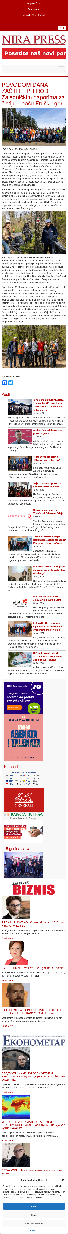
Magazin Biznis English (33, 15)
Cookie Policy (32, 1230)
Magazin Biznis (33, 3)
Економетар (34, 9)
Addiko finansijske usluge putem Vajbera (47, 431)
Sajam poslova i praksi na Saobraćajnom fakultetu (47, 485)
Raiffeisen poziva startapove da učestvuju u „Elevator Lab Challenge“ (49, 570)
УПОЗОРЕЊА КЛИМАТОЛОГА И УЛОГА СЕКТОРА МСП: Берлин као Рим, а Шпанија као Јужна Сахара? (33, 1125)
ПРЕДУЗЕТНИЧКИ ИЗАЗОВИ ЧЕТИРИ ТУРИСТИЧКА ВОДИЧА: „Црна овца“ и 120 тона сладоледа (33, 1076)
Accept (34, 1206)
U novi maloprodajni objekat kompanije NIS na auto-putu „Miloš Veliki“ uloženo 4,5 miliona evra (48, 405)
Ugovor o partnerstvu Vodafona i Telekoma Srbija (48, 511)
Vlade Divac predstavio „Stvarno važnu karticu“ (46, 458)
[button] (63, 1179)
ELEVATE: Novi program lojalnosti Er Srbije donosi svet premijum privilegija (47, 626)
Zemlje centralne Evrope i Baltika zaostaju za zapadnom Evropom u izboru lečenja (49, 540)
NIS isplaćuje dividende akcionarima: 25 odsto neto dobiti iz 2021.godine (48, 656)
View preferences (34, 1223)
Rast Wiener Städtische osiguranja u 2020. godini (47, 598)
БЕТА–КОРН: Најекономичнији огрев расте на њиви (32, 1171)
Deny (34, 1214)
